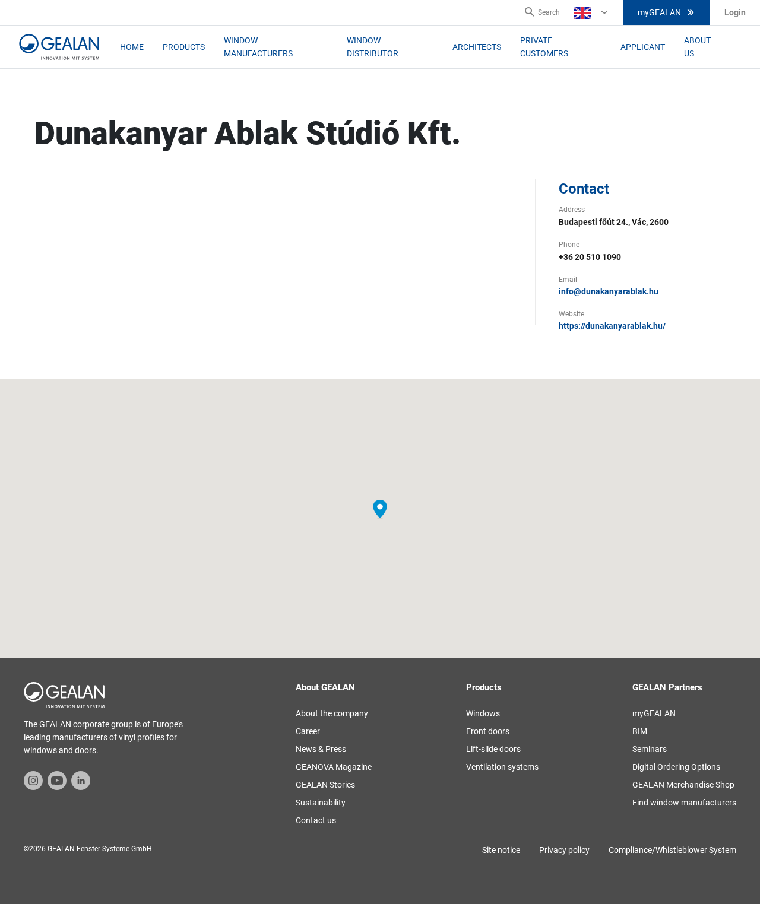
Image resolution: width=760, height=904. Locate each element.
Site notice (501, 850)
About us (697, 47)
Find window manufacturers (684, 802)
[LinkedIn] (80, 780)
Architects (476, 47)
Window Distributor (372, 47)
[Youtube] (57, 780)
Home (132, 47)
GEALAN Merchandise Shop (683, 784)
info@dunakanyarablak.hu (608, 291)
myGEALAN (659, 12)
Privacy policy (564, 850)
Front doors (487, 731)
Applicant (642, 47)
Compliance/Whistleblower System (672, 850)
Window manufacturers (258, 47)
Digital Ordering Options (676, 767)
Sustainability (321, 802)
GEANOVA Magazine (334, 767)
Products (184, 47)
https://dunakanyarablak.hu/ (612, 326)
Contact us (316, 820)
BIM (639, 731)
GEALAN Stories (325, 784)
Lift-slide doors (493, 749)
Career (308, 731)
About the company (332, 713)
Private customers (544, 47)
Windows (483, 713)
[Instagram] (33, 780)
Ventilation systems (502, 767)
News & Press (321, 749)
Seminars (649, 749)
